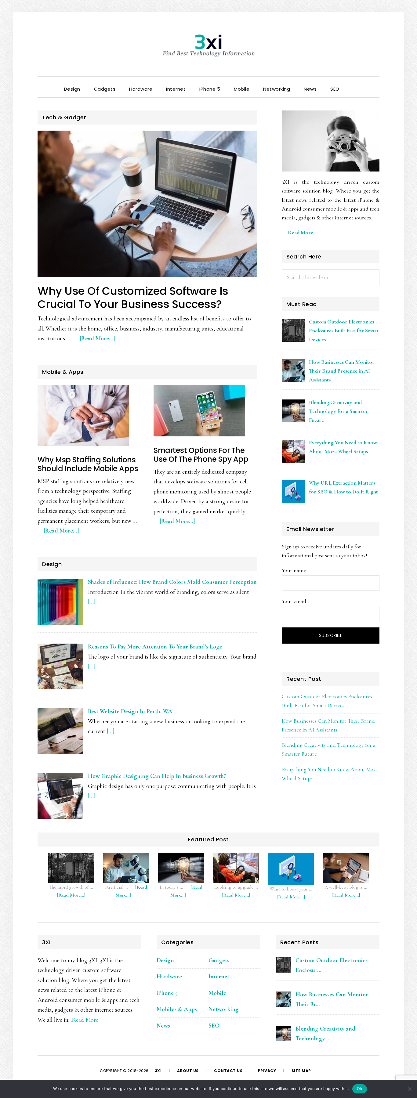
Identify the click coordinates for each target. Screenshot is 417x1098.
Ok (359, 1088)
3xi (159, 1070)
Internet (219, 976)
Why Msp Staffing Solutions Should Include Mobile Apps (88, 464)
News (163, 1025)
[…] (92, 601)
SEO (214, 1025)
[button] (353, 84)
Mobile (217, 993)
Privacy (267, 1070)
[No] (409, 1089)
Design (165, 960)
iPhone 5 (167, 993)
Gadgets (219, 960)
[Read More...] (100, 341)
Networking (224, 1009)
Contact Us (228, 1070)
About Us (188, 1070)
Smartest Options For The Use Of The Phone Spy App (201, 454)
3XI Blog (208, 46)
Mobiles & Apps (177, 1009)
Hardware (169, 976)
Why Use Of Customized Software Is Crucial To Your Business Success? (133, 297)
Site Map (301, 1070)
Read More (300, 232)
